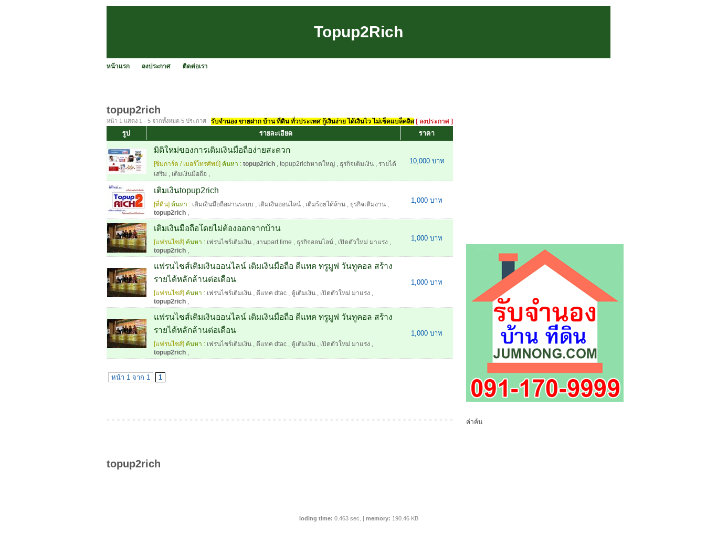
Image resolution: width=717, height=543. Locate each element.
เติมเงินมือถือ (189, 173)
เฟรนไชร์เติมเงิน (229, 242)
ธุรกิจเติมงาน (368, 204)
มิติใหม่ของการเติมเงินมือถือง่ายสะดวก (222, 149)
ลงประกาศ (156, 66)
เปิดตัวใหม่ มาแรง (363, 242)
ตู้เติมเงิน (303, 293)
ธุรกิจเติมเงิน (357, 164)
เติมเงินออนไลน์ (279, 204)
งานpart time (274, 242)
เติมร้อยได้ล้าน (325, 204)
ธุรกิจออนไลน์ (315, 242)
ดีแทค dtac (271, 293)
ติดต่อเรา (195, 66)
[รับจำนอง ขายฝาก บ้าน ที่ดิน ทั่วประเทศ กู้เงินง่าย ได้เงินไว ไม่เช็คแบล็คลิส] (545, 399)
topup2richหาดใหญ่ (307, 164)
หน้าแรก (118, 66)
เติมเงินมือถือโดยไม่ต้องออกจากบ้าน (217, 228)
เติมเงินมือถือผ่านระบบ (223, 204)
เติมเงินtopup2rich (186, 190)
